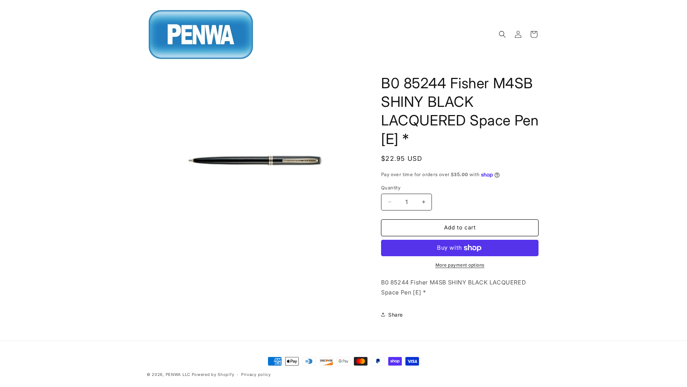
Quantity (390, 187)
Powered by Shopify (213, 374)
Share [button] (395, 315)
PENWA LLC (178, 374)
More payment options (459, 265)
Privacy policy (256, 374)
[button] (502, 34)
